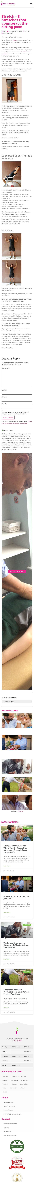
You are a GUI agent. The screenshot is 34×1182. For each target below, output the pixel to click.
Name (4, 390)
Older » (20, 811)
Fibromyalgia (13, 1088)
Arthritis (14, 1084)
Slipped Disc (14, 1080)
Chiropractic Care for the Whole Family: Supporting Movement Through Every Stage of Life (15, 848)
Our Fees (6, 1127)
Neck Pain (5, 1084)
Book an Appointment (17, 571)
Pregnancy (24, 1080)
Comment (5, 368)
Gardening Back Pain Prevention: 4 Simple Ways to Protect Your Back (16, 991)
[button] (31, 3)
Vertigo (5, 1092)
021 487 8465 (18, 1041)
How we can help (8, 1102)
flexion (15, 40)
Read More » (6, 866)
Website (4, 404)
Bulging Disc (24, 1084)
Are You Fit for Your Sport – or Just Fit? (16, 897)
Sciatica (5, 1080)
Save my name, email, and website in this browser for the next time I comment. (15, 413)
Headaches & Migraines (19, 1076)
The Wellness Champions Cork (12, 1114)
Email (4, 397)
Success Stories (7, 1110)
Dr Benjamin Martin (9, 1106)
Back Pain (5, 1076)
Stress (4, 1088)
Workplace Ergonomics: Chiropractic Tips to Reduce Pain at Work (15, 945)
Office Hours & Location (10, 1123)
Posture (23, 1088)
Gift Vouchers (7, 1131)
